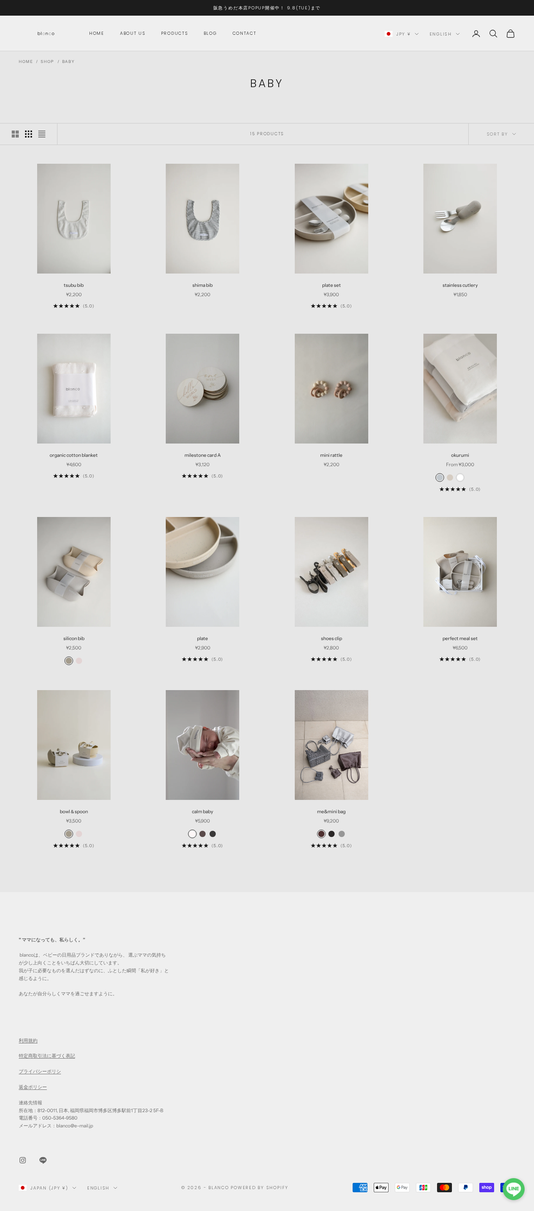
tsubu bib (74, 285)
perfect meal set (460, 638)
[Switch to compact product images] (41, 134)
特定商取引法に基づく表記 (47, 1056)
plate (202, 638)
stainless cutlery (460, 285)
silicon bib (73, 638)
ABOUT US (132, 33)
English (441, 34)
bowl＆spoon (74, 811)
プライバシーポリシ (40, 1071)
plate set (331, 285)
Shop (47, 61)
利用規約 (28, 1040)
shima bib (202, 285)
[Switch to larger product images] (15, 134)
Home (26, 61)
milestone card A (203, 455)
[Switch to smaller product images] (28, 134)
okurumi (460, 455)
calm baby (202, 811)
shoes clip (331, 638)
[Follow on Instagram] (23, 1160)
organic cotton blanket (74, 455)
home (96, 33)
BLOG (210, 33)
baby (68, 61)
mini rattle (331, 455)
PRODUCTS (174, 33)
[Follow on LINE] (43, 1160)
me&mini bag (331, 811)
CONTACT (244, 33)
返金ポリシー (33, 1087)
